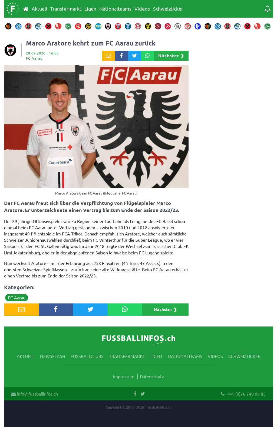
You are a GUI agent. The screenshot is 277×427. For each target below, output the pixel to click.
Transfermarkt (65, 8)
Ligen (90, 8)
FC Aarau (16, 297)
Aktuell (39, 8)
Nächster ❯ (171, 55)
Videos (142, 8)
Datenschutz (152, 376)
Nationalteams (115, 8)
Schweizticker (168, 8)
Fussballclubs (87, 356)
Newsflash (52, 356)
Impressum (123, 376)
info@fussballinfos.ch (37, 393)
